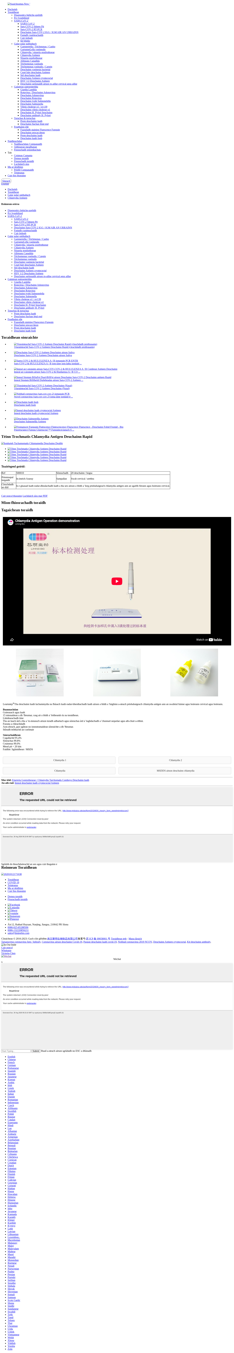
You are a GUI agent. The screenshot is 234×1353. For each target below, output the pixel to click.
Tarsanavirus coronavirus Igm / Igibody (21, 941)
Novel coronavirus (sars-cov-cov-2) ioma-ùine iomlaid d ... (43, 396)
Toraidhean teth (119, 938)
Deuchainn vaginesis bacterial (35, 69)
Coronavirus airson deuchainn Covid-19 (62, 941)
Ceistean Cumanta (23, 155)
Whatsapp (6, 950)
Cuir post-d (7, 947)
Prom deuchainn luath (31, 121)
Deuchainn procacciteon (32, 132)
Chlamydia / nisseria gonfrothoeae (37, 52)
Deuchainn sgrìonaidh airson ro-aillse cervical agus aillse (48, 83)
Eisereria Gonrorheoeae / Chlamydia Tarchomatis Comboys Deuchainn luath (50, 780)
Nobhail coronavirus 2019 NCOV (135, 941)
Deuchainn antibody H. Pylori (35, 115)
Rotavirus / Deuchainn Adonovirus (37, 92)
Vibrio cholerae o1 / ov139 (33, 106)
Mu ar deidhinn (15, 167)
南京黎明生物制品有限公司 (62, 938)
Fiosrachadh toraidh (24, 161)
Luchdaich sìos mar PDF (35, 496)
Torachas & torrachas (24, 118)
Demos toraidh (21, 158)
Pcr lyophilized (21, 18)
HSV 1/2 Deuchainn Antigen (35, 81)
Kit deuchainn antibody (198, 941)
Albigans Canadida (30, 61)
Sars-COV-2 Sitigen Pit (32, 26)
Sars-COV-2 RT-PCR (31, 29)
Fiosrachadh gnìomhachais (27, 149)
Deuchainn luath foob (31, 138)
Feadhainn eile (21, 126)
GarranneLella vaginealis (33, 49)
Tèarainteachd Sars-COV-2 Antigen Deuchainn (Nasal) (42, 388)
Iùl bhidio (25, 40)
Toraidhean (13, 12)
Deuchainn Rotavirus (31, 98)
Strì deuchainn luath (30, 75)
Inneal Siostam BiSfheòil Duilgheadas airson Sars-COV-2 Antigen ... (48, 380)
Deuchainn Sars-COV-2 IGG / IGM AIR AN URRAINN (49, 32)
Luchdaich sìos (21, 164)
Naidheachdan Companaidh (28, 144)
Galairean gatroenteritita (26, 86)
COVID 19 (13, 882)
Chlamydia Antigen (30, 55)
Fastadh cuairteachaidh (31, 35)
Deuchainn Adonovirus (32, 95)
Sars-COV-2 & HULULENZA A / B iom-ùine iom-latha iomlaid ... (48, 363)
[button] (59, 760)
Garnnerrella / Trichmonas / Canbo (37, 46)
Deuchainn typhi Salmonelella (35, 101)
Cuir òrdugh (26, 38)
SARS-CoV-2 (21, 20)
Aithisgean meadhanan (25, 147)
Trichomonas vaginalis (31, 63)
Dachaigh (12, 9)
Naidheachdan (15, 141)
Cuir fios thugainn (17, 175)
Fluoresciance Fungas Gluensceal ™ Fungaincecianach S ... (44, 429)
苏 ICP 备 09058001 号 (98, 938)
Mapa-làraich (135, 938)
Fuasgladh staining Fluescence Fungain (40, 129)
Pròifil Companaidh (24, 169)
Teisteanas (19, 172)
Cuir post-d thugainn (11, 496)
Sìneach (6, 181)
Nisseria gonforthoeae (31, 58)
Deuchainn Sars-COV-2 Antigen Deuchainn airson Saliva (43, 355)
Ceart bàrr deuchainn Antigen (35, 72)
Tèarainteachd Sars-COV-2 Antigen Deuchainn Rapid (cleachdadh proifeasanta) (54, 347)
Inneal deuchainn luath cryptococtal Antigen (36, 413)
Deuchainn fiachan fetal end (34, 124)
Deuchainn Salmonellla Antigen (30, 421)
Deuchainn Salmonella (31, 104)
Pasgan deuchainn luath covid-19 (100, 941)
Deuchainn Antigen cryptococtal (36, 78)
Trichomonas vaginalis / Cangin (36, 66)
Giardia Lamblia (28, 89)
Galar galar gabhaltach (25, 43)
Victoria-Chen (8, 953)
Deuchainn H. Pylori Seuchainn (36, 112)
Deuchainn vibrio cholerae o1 (35, 109)
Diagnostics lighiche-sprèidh (28, 15)
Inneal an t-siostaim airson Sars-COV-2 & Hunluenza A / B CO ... (47, 371)
